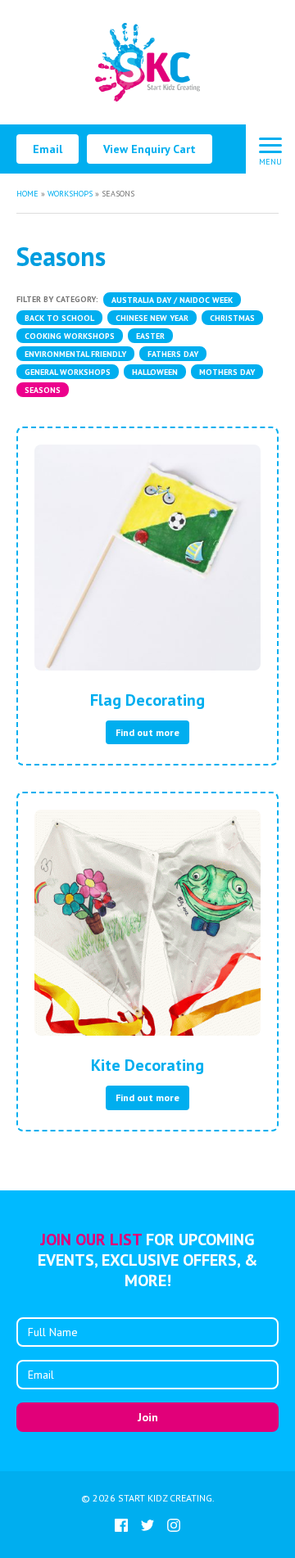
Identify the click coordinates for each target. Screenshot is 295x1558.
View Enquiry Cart (149, 149)
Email (47, 149)
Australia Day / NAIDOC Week (172, 300)
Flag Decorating (147, 700)
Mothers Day (227, 372)
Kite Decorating (147, 1065)
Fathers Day (173, 354)
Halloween (155, 372)
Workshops (70, 193)
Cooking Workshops (70, 336)
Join (148, 1417)
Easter (150, 336)
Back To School (59, 318)
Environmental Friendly (75, 354)
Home (27, 193)
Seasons (43, 390)
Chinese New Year (152, 318)
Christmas (232, 318)
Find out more (147, 732)
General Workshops (68, 372)
